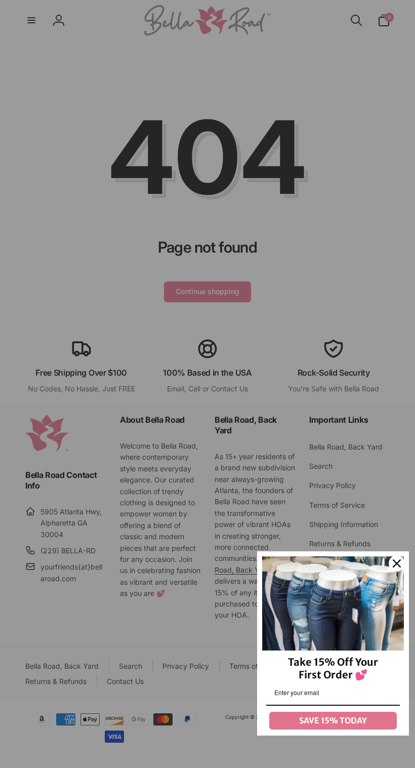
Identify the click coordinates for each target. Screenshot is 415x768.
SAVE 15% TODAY (333, 720)
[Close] (397, 563)
